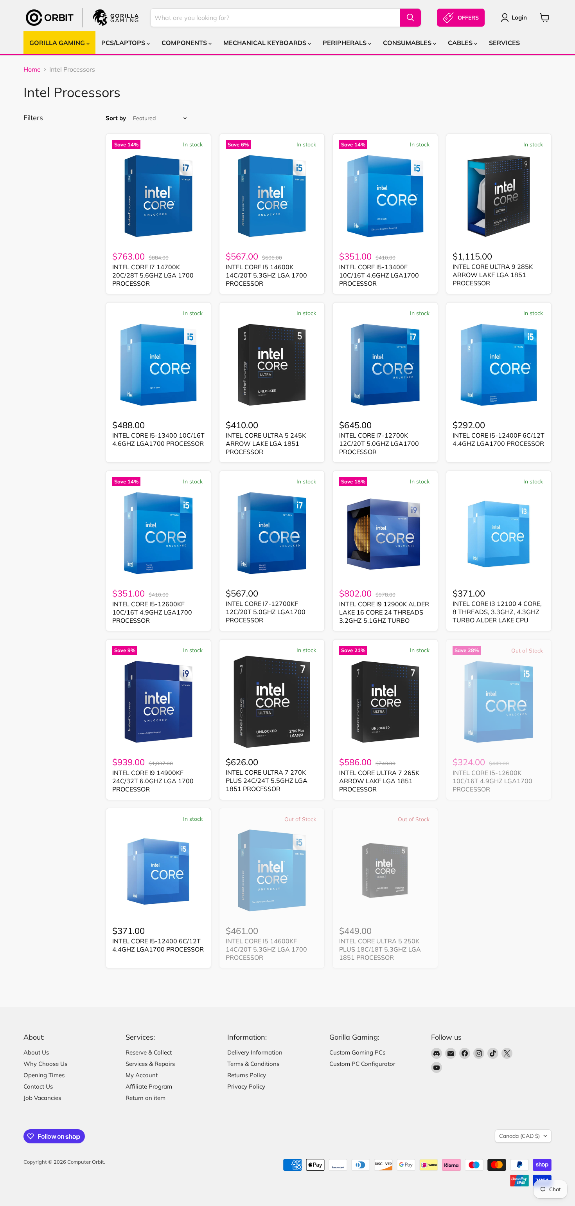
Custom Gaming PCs (357, 1052)
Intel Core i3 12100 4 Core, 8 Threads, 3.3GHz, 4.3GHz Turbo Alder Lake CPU (497, 612)
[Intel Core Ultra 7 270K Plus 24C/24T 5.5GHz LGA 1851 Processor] (272, 702)
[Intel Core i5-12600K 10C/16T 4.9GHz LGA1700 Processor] (499, 702)
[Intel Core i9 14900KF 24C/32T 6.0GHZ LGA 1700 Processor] (158, 702)
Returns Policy (246, 1075)
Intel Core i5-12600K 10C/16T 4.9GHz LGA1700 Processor (492, 781)
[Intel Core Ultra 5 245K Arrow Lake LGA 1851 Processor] (272, 365)
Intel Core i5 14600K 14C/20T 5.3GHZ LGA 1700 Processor (266, 275)
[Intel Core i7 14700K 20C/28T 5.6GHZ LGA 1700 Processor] (158, 196)
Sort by (116, 118)
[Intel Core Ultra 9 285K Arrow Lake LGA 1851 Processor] (499, 196)
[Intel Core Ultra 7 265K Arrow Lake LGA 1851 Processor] (385, 702)
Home (32, 69)
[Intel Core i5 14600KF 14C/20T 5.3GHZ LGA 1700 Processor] (272, 870)
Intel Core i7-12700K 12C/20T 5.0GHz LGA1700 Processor (379, 443)
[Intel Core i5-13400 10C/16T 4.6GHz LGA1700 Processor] (158, 365)
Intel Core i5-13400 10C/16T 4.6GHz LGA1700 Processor (158, 439)
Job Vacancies (42, 1097)
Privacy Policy (246, 1086)
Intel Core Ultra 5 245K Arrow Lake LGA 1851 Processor (266, 443)
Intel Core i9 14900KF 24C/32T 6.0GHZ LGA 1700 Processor (153, 781)
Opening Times (44, 1075)
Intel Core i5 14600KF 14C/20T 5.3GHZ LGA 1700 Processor (266, 949)
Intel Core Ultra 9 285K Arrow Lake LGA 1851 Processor (493, 275)
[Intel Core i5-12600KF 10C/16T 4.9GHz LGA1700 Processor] (158, 533)
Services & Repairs (150, 1063)
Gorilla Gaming (57, 43)
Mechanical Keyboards (265, 43)
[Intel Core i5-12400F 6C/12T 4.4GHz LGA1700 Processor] (499, 365)
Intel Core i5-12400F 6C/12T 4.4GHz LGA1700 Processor (498, 439)
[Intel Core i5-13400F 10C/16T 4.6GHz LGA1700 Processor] (385, 196)
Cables (461, 43)
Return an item (145, 1097)
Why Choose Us (45, 1063)
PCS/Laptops (124, 43)
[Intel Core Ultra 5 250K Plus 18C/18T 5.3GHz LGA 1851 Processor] (385, 870)
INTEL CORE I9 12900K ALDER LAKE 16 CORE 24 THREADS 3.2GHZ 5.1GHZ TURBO (384, 612)
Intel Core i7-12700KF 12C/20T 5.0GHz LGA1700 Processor (265, 612)
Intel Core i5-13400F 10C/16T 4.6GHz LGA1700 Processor (379, 275)
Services (504, 43)
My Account (142, 1075)
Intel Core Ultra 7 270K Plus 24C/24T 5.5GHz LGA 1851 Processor (266, 780)
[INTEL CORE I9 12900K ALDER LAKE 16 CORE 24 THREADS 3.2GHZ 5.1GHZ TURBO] (385, 533)
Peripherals (345, 43)
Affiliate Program (149, 1086)
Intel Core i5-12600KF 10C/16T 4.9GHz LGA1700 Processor (152, 612)
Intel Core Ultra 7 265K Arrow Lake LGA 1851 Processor (379, 781)
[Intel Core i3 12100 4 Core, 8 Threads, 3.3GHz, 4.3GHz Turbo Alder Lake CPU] (499, 533)
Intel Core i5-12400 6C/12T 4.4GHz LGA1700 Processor (158, 945)
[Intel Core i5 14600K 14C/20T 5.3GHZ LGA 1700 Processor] (272, 196)
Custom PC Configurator (362, 1063)
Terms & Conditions (253, 1063)
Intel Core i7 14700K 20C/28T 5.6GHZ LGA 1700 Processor (153, 275)
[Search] (410, 18)
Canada (519, 1135)
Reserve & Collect (149, 1052)
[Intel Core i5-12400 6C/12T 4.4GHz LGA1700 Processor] (158, 870)
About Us (36, 1052)
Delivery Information (254, 1052)
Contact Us (38, 1086)
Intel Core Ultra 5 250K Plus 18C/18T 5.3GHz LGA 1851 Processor (380, 949)
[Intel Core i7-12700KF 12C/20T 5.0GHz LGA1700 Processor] (272, 533)
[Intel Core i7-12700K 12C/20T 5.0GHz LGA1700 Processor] (385, 365)
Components (185, 43)
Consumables (408, 43)
